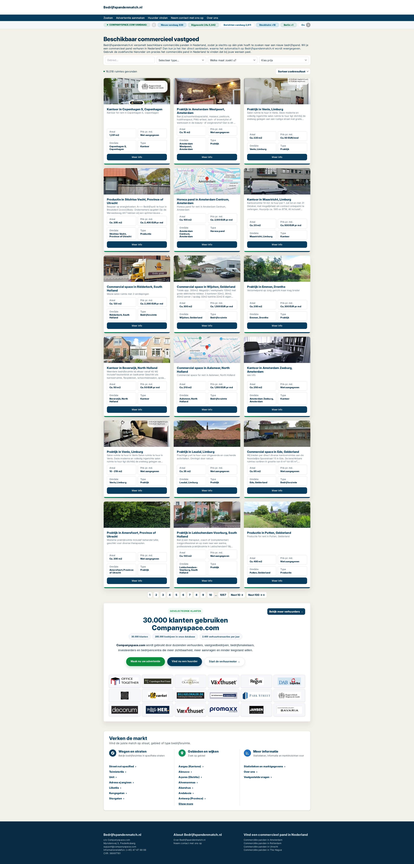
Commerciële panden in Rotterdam (262, 843)
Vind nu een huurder (185, 661)
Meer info (137, 157)
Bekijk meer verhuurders (286, 611)
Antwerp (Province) (191, 798)
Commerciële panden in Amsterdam (263, 839)
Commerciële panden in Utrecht (261, 846)
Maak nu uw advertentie (145, 661)
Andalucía (185, 793)
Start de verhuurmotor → (224, 661)
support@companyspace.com (120, 846)
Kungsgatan (117, 793)
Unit (111, 777)
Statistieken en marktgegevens (263, 766)
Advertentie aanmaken (130, 17)
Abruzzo (184, 771)
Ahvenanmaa (187, 782)
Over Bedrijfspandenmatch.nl (189, 839)
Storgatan (115, 798)
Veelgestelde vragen (257, 777)
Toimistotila (116, 771)
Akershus (185, 787)
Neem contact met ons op (187, 17)
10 (210, 594)
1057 (223, 594)
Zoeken (108, 17)
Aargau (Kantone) (190, 766)
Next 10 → (237, 594)
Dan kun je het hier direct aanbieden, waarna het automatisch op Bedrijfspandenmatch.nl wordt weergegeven (231, 48)
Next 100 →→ (256, 594)
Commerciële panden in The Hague (263, 849)
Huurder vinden (158, 17)
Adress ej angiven (120, 782)
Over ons (212, 17)
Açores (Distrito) (189, 777)
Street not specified (121, 766)
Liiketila (114, 787)
